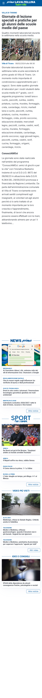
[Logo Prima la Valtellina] (21, 3)
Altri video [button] (34, 550)
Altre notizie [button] (33, 411)
